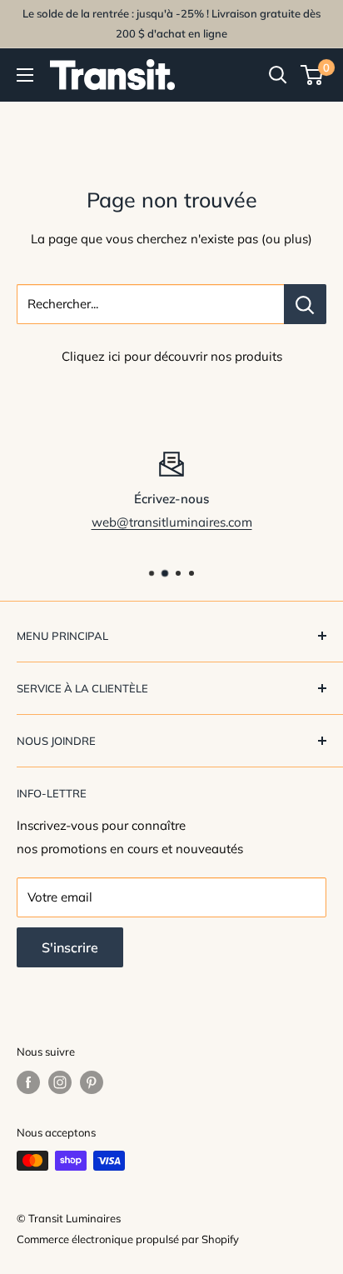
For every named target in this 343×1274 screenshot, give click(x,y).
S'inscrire (70, 947)
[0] (312, 75)
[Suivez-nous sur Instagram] (60, 1082)
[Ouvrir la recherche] (278, 75)
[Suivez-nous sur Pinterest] (91, 1082)
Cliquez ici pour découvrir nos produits (172, 356)
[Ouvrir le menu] (25, 75)
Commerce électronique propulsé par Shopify (128, 1239)
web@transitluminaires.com (172, 522)
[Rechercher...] (305, 304)
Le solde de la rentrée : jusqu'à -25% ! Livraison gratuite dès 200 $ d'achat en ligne (171, 23)
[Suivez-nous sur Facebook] (28, 1082)
